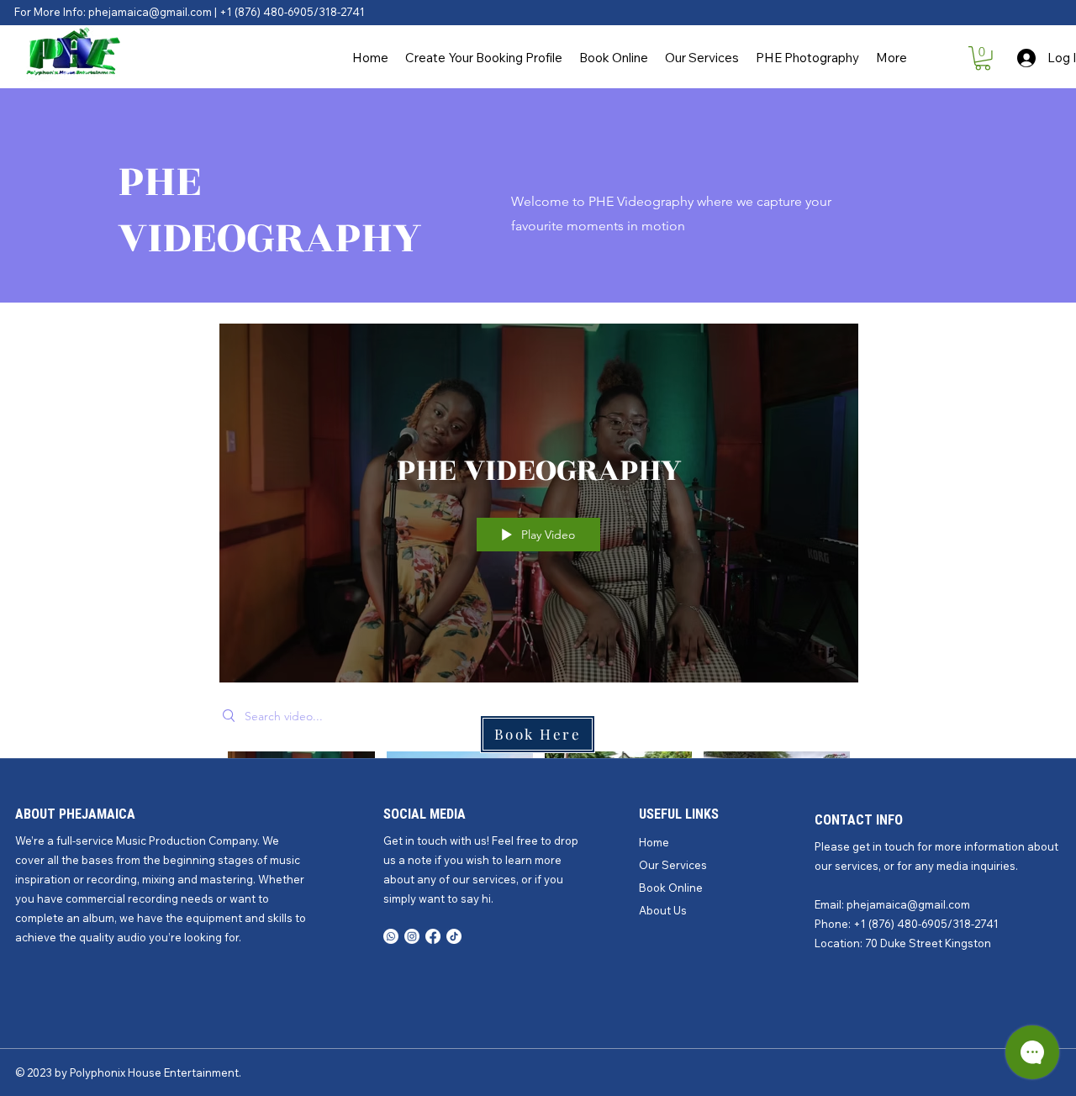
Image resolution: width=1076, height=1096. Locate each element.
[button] (982, 58)
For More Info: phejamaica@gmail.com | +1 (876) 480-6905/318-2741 (189, 11)
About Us (663, 910)
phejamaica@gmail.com (908, 904)
